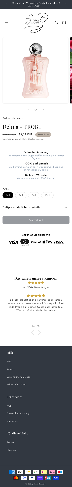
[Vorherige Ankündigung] (6, 4)
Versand (15, 139)
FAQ (9, 361)
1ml (9, 195)
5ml (35, 195)
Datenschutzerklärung (18, 413)
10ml (49, 195)
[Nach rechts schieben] (43, 110)
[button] (6, 22)
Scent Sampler (40, 483)
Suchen (11, 442)
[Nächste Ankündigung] (65, 4)
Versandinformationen (18, 376)
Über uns (11, 450)
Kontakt (10, 369)
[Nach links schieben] (28, 110)
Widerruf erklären (16, 384)
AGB (9, 405)
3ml (22, 195)
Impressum (12, 421)
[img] (36, 282)
